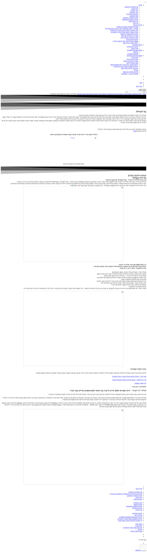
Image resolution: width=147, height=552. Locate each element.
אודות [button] (140, 5)
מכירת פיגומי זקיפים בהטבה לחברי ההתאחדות (124, 30)
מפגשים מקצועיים (132, 54)
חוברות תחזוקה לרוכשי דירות (129, 37)
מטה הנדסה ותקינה (132, 63)
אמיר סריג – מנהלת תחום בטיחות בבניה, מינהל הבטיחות (129, 376)
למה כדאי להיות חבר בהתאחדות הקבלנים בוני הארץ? (126, 494)
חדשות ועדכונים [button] (137, 45)
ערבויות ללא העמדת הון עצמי (129, 34)
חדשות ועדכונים (137, 513)
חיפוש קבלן (138, 524)
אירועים (135, 52)
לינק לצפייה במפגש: (140, 383)
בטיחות (136, 70)
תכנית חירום (138, 515)
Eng (141, 83)
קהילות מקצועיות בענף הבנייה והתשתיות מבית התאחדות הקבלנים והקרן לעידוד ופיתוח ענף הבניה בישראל (109, 94)
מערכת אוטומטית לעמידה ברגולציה (127, 27)
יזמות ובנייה (134, 57)
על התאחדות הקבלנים (131, 7)
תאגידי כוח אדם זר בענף (130, 61)
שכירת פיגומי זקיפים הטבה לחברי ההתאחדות (124, 32)
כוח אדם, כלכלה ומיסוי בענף (129, 68)
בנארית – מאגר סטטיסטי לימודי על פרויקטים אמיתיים (121, 28)
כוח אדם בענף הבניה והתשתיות (132, 527)
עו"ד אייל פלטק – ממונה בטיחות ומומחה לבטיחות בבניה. (129, 380)
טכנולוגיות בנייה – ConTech (129, 74)
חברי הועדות (134, 10)
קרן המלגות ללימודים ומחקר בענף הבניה (130, 520)
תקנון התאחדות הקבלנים (130, 18)
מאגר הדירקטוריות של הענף (129, 36)
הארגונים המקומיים (132, 14)
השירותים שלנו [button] (137, 25)
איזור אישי (139, 86)
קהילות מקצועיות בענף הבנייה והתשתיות (126, 66)
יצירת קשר (139, 489)
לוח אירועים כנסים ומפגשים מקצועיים (130, 517)
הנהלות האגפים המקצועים (130, 19)
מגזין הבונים (134, 48)
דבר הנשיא (135, 9)
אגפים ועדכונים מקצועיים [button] (134, 55)
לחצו (134, 131)
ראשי (144, 94)
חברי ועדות (138, 510)
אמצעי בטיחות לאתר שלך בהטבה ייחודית (125, 41)
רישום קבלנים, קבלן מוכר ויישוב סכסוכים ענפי (124, 64)
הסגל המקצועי (134, 16)
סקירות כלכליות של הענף (130, 72)
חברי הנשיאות (134, 12)
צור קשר (135, 23)
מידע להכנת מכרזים (132, 39)
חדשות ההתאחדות (132, 46)
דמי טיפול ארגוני (133, 21)
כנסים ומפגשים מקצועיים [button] (134, 50)
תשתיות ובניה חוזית (132, 59)
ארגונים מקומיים (137, 508)
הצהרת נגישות (138, 499)
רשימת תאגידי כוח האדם (130, 43)
